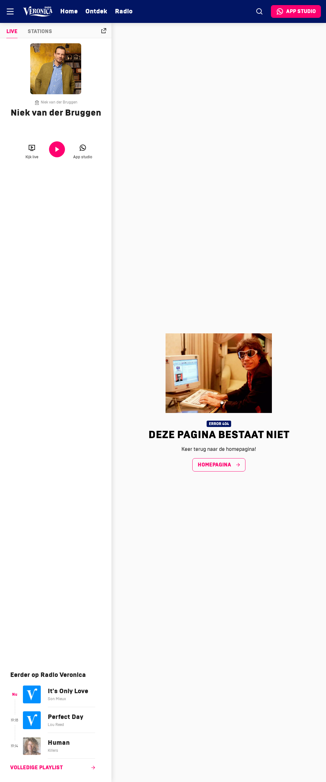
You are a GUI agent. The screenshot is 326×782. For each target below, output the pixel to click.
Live (12, 31)
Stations (40, 31)
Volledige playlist (36, 767)
